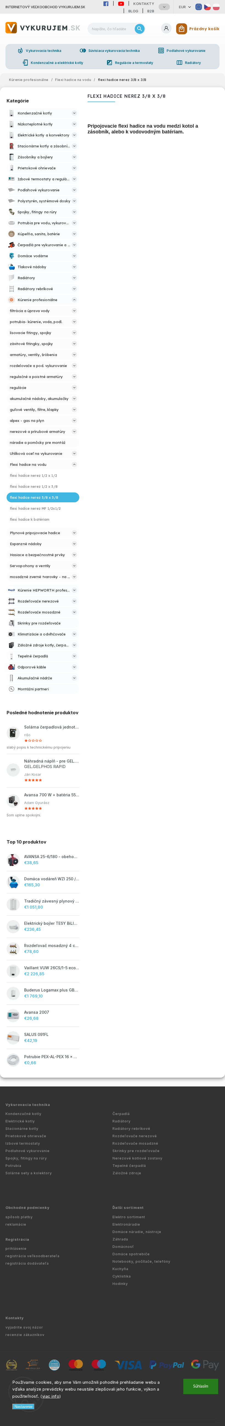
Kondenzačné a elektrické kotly (52, 62)
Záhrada (120, 1239)
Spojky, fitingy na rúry (26, 1158)
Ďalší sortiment (128, 1208)
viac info (51, 1396)
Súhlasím (200, 1386)
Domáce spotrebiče (131, 1254)
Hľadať (140, 29)
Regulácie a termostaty (129, 62)
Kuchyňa (120, 1269)
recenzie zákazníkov (24, 1335)
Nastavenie (23, 1407)
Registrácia (17, 1239)
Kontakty (143, 3)
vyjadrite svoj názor (24, 1327)
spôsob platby (19, 1217)
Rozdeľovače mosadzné (135, 1143)
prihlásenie (16, 1248)
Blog (133, 11)
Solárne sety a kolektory (28, 1173)
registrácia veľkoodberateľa (32, 1256)
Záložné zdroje (127, 1173)
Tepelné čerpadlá (129, 1166)
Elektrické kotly (20, 1121)
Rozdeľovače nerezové (135, 1136)
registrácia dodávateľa (27, 1263)
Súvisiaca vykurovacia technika (110, 50)
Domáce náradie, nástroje (137, 1232)
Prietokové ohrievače (25, 1136)
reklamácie (15, 1224)
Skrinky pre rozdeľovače (136, 1151)
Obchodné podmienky (27, 1208)
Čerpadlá (121, 1114)
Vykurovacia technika (39, 50)
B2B (150, 11)
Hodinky (120, 1284)
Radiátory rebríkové (131, 1129)
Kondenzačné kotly (23, 1114)
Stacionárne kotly (21, 1129)
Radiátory (188, 62)
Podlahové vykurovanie (182, 50)
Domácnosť (123, 1247)
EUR (182, 7)
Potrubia (13, 1166)
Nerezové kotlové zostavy (137, 1158)
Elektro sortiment (129, 1217)
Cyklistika (122, 1276)
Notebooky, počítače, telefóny (141, 1261)
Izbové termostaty (22, 1143)
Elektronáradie (126, 1224)
